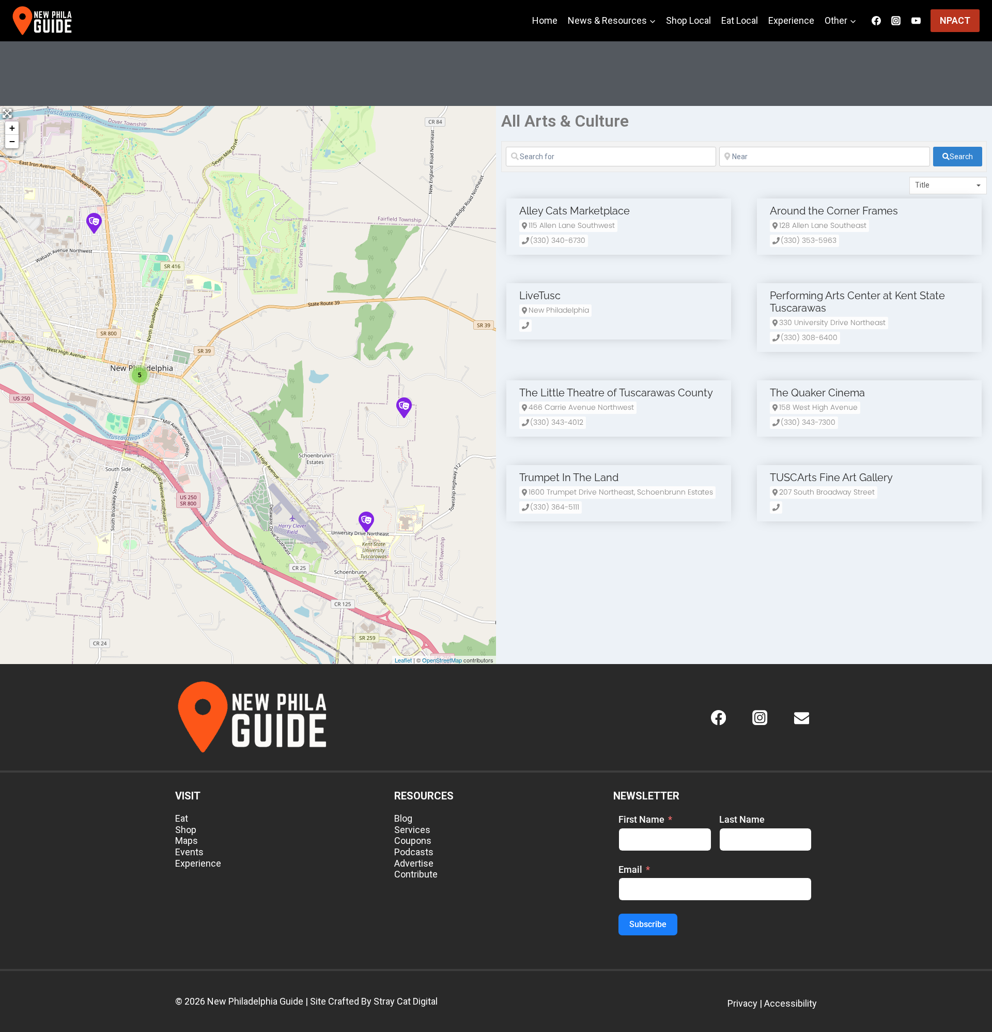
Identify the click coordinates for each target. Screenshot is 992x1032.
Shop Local (688, 20)
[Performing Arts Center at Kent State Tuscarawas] (366, 521)
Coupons (412, 840)
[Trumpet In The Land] (403, 407)
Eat (181, 818)
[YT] (916, 20)
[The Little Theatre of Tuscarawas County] (93, 223)
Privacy (742, 1003)
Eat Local (739, 20)
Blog (403, 818)
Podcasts (413, 851)
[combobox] (948, 185)
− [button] (12, 141)
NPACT (955, 20)
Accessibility (790, 1003)
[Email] (801, 717)
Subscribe (648, 924)
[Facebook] (718, 717)
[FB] (876, 20)
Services (412, 829)
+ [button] (12, 127)
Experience (791, 20)
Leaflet (403, 660)
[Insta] (896, 20)
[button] (568, 226)
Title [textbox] (922, 185)
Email (630, 869)
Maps (186, 840)
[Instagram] (760, 717)
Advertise (413, 863)
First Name (641, 819)
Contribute (416, 874)
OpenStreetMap (442, 660)
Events (189, 851)
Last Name (742, 819)
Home (544, 20)
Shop (185, 829)
